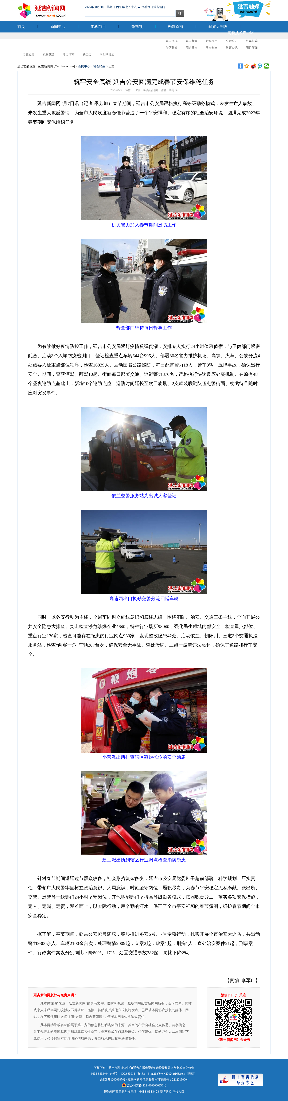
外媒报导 (252, 41)
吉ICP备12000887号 (112, 1079)
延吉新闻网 (150, 90)
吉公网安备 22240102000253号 (146, 1085)
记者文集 (28, 54)
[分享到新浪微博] (253, 66)
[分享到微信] (266, 66)
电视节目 (98, 26)
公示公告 (232, 41)
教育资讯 (232, 47)
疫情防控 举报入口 (172, 1091)
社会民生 (212, 41)
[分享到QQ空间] (247, 66)
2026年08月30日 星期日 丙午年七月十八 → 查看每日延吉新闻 (125, 7)
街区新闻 (172, 47)
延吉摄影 (154, 42)
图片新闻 (252, 47)
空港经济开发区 (56, 42)
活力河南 (68, 54)
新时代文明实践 (108, 42)
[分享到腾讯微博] (260, 66)
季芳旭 (173, 90)
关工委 (87, 54)
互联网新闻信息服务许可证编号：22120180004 (158, 1079)
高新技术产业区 (240, 33)
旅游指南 (212, 47)
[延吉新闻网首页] (49, 10)
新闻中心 (58, 26)
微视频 (137, 26)
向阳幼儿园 (107, 54)
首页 (21, 26)
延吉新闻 (192, 41)
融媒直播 (175, 26)
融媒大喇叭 (218, 26)
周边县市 (192, 47)
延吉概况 (172, 41)
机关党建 (48, 54)
